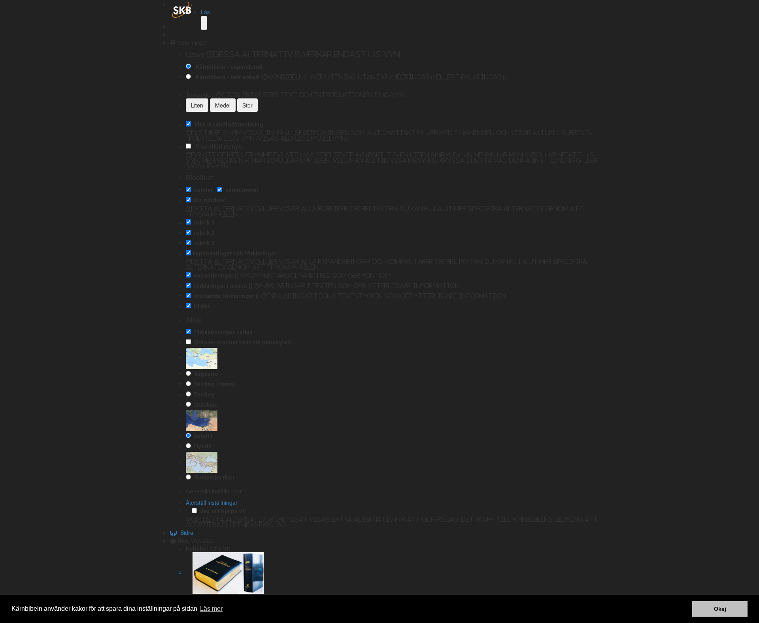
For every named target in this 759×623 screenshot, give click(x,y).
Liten (197, 105)
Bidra (185, 532)
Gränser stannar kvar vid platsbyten (241, 342)
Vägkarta (204, 374)
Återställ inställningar (212, 502)
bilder (200, 306)
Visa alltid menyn (217, 146)
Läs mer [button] (211, 608)
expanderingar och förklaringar (234, 253)
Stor (247, 105)
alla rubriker (209, 200)
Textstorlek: (296, 94)
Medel (222, 105)
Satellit (202, 436)
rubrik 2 (203, 232)
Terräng (203, 394)
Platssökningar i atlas (222, 332)
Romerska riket (212, 477)
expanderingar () (215, 275)
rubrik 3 (203, 243)
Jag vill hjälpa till (221, 511)
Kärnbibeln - (226, 77)
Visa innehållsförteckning (227, 124)
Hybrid (201, 446)
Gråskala (204, 404)
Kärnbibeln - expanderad (227, 66)
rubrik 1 (203, 222)
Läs (205, 12)
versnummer (240, 190)
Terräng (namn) (213, 384)
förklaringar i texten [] (222, 285)
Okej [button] (720, 609)
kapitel (201, 190)
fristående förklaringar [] (225, 296)
